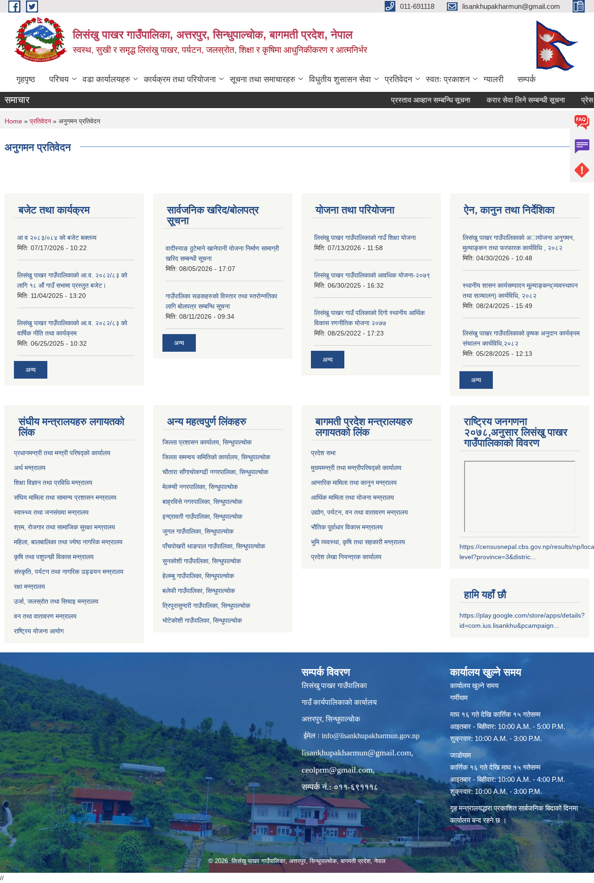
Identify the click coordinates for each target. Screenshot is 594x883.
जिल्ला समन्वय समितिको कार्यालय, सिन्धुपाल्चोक (216, 457)
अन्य (31, 370)
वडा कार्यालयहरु (106, 79)
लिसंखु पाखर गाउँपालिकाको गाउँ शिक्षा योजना (365, 237)
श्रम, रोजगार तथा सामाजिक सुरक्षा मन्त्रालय (64, 527)
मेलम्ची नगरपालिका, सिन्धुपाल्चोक (200, 486)
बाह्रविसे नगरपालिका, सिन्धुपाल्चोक (202, 501)
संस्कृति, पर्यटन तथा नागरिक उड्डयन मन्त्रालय (68, 571)
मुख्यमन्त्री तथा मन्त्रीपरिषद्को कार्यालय (356, 467)
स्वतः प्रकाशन (448, 79)
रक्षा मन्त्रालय (29, 586)
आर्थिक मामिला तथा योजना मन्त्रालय (352, 497)
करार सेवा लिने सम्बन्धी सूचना (512, 100)
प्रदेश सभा (323, 453)
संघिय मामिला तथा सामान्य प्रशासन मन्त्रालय (65, 497)
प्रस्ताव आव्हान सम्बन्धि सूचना (417, 100)
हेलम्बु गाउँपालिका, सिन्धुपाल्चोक (198, 576)
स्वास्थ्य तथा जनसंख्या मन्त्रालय (51, 512)
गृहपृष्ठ (25, 79)
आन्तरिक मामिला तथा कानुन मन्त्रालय (354, 482)
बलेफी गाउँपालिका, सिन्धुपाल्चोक (198, 590)
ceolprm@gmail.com (337, 769)
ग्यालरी (494, 79)
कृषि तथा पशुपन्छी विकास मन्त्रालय (54, 557)
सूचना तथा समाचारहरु (262, 79)
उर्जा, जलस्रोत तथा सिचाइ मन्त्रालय (56, 601)
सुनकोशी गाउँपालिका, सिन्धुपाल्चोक (201, 561)
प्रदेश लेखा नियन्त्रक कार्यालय (346, 557)
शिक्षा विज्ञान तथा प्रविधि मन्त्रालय (53, 482)
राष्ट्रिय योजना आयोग (39, 631)
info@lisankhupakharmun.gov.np (371, 736)
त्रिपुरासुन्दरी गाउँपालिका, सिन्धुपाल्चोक (206, 605)
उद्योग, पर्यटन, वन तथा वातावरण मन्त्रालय (359, 512)
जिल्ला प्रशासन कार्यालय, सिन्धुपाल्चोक (207, 442)
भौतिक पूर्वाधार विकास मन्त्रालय (347, 527)
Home (13, 121)
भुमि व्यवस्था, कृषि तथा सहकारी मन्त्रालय (358, 542)
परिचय (59, 79)
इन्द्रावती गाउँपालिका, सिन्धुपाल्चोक (202, 516)
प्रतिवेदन (398, 79)
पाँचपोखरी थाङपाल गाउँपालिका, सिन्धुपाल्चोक (213, 546)
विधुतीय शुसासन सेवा (340, 79)
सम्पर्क (526, 79)
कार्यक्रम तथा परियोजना (180, 79)
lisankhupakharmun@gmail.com (356, 752)
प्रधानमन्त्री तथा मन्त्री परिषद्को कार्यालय (62, 453)
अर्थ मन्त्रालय (29, 467)
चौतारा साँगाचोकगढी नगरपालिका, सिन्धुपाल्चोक (215, 472)
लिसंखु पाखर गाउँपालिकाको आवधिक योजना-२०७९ (372, 275)
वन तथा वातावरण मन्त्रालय (45, 616)
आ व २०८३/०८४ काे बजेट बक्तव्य (57, 237)
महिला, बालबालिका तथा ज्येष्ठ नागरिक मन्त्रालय (68, 542)
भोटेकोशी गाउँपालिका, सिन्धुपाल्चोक (202, 620)
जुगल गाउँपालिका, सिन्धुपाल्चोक (197, 531)
